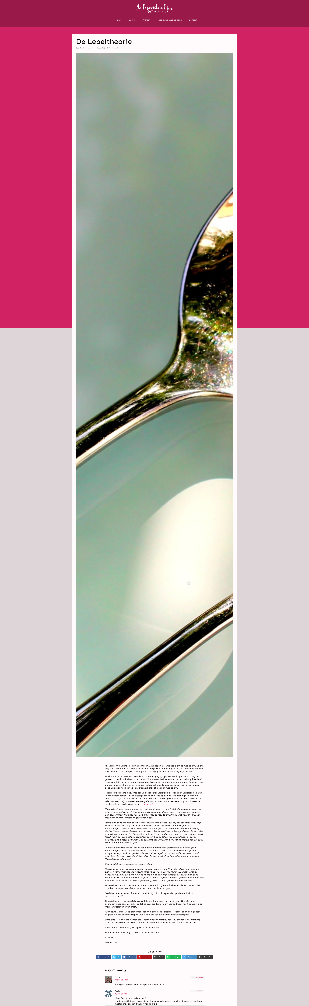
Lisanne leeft (147, 804)
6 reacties (115, 48)
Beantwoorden (197, 977)
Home (118, 20)
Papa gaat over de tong (169, 20)
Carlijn (132, 20)
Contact (193, 20)
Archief (146, 20)
